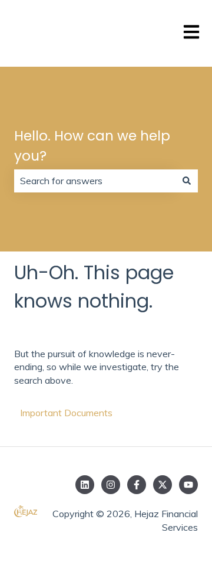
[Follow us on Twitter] (162, 484)
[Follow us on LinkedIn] (84, 484)
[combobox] (94, 180)
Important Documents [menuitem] (66, 413)
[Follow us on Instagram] (110, 484)
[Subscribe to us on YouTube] (188, 484)
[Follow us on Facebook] (136, 484)
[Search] (186, 180)
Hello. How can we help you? (92, 146)
